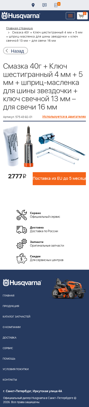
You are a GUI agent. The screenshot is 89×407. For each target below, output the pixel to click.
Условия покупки (16, 369)
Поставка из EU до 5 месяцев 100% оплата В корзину (59, 178)
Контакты (44, 5)
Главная (8, 296)
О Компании (11, 327)
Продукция (11, 306)
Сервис (8, 348)
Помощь (9, 359)
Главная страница (19, 28)
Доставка (33, 5)
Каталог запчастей (16, 317)
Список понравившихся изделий (56, 5)
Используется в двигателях (64, 116)
